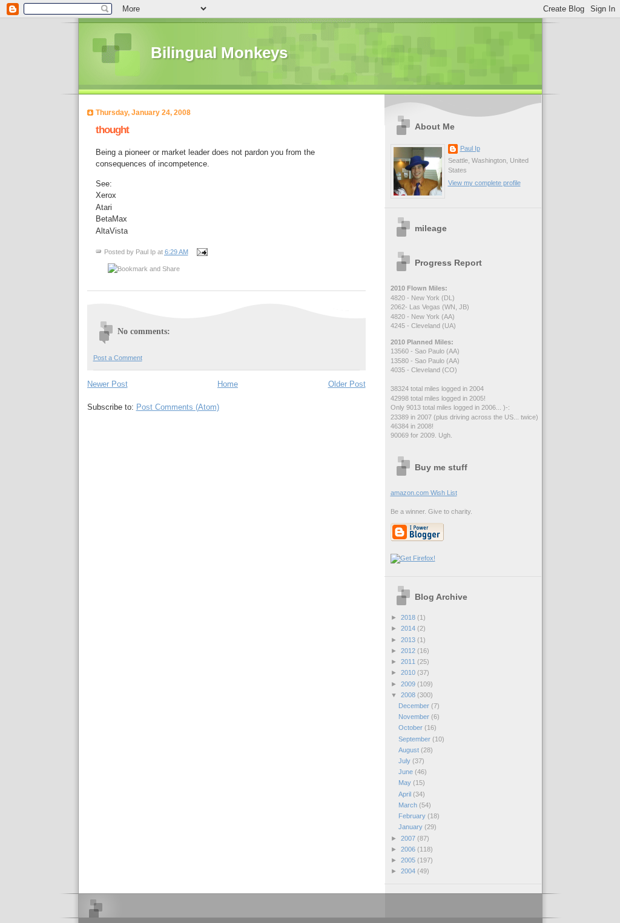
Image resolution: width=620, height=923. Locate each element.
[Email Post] (201, 251)
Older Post (347, 384)
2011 (409, 661)
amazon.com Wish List (424, 492)
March (408, 805)
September (415, 739)
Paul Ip (470, 148)
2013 (409, 639)
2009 (409, 684)
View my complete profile (484, 182)
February (412, 816)
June (406, 771)
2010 (409, 672)
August (409, 750)
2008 (409, 694)
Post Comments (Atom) (177, 407)
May (405, 782)
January (411, 826)
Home (227, 384)
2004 (409, 871)
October (411, 727)
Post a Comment (117, 357)
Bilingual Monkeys (219, 53)
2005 (409, 860)
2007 (409, 838)
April (405, 794)
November (414, 716)
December (414, 705)
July (405, 760)
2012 (409, 650)
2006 (409, 849)
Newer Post (107, 384)
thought (112, 130)
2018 (409, 617)
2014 (409, 628)
